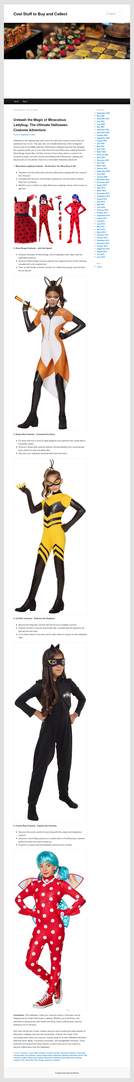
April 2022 (101, 157)
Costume (24, 1053)
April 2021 (101, 163)
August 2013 (102, 251)
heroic (80, 1055)
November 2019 (103, 182)
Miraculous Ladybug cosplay (55, 1057)
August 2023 (102, 140)
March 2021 (101, 165)
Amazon (50, 1053)
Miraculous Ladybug (35, 1057)
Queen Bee (30, 1060)
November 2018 (103, 193)
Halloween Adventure (70, 1055)
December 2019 (103, 179)
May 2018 (100, 204)
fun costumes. (30, 1055)
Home (16, 101)
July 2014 (100, 221)
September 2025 (103, 113)
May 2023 (100, 146)
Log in (99, 266)
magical (25, 1057)
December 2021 (103, 160)
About (25, 101)
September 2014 (103, 215)
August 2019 (102, 185)
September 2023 (103, 138)
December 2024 (103, 118)
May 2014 (100, 226)
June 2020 (101, 174)
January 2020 (102, 176)
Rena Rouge (39, 1060)
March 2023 (101, 151)
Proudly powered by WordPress (67, 1073)
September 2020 (103, 171)
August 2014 (102, 218)
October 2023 (102, 135)
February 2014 (102, 235)
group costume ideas (44, 1055)
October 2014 (102, 212)
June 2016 (101, 207)
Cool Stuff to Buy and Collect (40, 14)
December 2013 (103, 240)
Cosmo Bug (80, 1053)
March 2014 (101, 232)
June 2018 (101, 201)
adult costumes (40, 1053)
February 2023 (102, 154)
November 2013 (103, 243)
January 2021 (102, 168)
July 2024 (100, 121)
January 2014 (102, 237)
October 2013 (102, 246)
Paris (23, 1060)
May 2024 (100, 127)
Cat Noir (57, 1053)
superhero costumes (52, 1060)
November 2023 (103, 132)
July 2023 (100, 143)
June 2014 (101, 224)
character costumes (68, 1053)
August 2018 (102, 199)
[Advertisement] (67, 79)
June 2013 (101, 257)
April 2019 (101, 187)
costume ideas (18, 1055)
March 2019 (101, 190)
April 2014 (101, 229)
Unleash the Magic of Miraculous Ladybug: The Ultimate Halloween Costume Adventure (40, 124)
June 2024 (101, 124)
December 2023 (103, 129)
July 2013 (100, 254)
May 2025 (100, 116)
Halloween (57, 1055)
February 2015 (102, 210)
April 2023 (101, 149)
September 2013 (103, 248)
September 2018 (103, 196)
